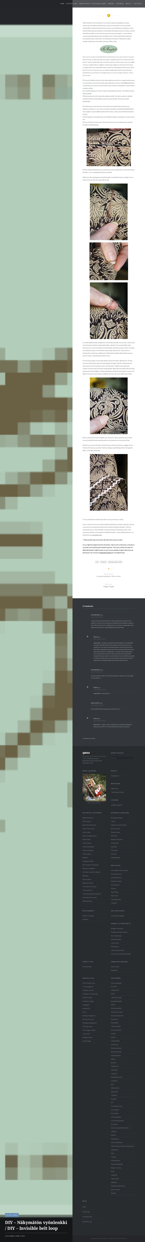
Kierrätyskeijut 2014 (117, 1015)
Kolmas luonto (115, 828)
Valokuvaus (114, 1091)
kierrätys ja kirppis (117, 1012)
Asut (112, 1153)
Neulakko (85, 875)
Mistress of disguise (88, 868)
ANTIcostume (86, 821)
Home (62, 3)
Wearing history (87, 901)
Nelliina (113, 888)
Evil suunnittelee (116, 1117)
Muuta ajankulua (116, 1055)
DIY (7, 1215)
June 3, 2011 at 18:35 (97, 617)
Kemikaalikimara (116, 877)
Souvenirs (85, 919)
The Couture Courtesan (89, 886)
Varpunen (114, 846)
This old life (86, 1034)
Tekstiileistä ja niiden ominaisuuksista (122, 1146)
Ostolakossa (115, 776)
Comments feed (87, 1216)
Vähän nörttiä (115, 1088)
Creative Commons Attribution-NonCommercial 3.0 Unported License (92, 761)
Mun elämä (114, 1019)
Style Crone (114, 895)
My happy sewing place (89, 1023)
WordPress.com (122, 1238)
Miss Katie (95, 703)
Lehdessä (114, 1131)
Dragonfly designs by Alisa (119, 932)
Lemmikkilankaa (116, 939)
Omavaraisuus (115, 1041)
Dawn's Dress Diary (88, 828)
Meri (12, 1236)
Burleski (113, 1062)
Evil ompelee (115, 1110)
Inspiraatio (114, 1070)
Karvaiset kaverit (116, 1030)
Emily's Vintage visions (89, 836)
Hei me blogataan (116, 983)
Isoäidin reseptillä (116, 805)
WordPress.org (87, 1221)
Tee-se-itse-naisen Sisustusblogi (121, 954)
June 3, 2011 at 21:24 (100, 689)
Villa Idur (114, 854)
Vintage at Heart (87, 1037)
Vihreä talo (114, 850)
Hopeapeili (85, 1005)
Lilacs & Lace (115, 943)
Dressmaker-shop (116, 1106)
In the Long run (86, 854)
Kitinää (113, 1033)
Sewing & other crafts (115, 562)
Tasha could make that (117, 950)
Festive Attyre (86, 839)
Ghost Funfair (115, 966)
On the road (114, 1044)
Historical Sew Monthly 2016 (120, 1128)
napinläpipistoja (97, 535)
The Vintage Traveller (89, 1030)
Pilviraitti (114, 836)
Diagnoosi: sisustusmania (119, 825)
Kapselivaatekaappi (117, 1164)
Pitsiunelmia (115, 946)
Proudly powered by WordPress (99, 1238)
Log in (84, 1206)
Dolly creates (86, 832)
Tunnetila (114, 903)
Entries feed (86, 1211)
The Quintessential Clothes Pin (91, 894)
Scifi (112, 1084)
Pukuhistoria (115, 1139)
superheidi (95, 615)
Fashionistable (86, 966)
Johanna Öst (86, 1008)
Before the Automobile (89, 825)
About (128, 3)
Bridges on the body (117, 928)
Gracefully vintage (87, 1001)
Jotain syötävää (115, 1026)
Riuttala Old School (117, 839)
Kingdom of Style (116, 881)
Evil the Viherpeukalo (117, 1120)
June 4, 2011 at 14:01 (100, 720)
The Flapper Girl (116, 899)
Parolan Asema (115, 832)
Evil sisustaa (115, 1113)
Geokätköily (114, 1022)
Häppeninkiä (115, 990)
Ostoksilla (114, 1081)
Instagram (114, 1095)
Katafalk (85, 857)
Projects (103, 562)
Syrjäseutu (114, 970)
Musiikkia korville (116, 1077)
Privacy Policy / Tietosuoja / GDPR (92, 3)
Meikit (113, 1004)
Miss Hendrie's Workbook (90, 865)
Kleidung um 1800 (87, 861)
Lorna (84, 1012)
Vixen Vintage (86, 1041)
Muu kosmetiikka (116, 1008)
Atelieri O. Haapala (88, 915)
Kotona (113, 1037)
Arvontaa (114, 986)
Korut (112, 1171)
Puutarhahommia (116, 1048)
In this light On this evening (119, 870)
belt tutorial (103, 658)
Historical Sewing (87, 850)
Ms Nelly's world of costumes (91, 872)
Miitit (113, 993)
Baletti (113, 1059)
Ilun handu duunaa (116, 936)
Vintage (111, 3)
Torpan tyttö (115, 843)
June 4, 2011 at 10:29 (97, 705)
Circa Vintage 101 (87, 986)
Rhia (95, 637)
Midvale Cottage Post (88, 1015)
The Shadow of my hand (89, 897)
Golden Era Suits (87, 997)
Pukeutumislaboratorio (118, 1186)
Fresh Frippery (87, 843)
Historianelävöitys (116, 1142)
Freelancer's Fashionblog (90, 994)
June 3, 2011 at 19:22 (100, 639)
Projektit (113, 1099)
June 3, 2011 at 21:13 (97, 672)
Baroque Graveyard (117, 817)
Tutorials (120, 3)
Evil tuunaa (13, 1215)
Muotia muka (115, 1178)
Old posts (138, 3)
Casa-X (113, 821)
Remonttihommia (116, 1051)
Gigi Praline (114, 788)
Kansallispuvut (115, 1160)
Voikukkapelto (115, 857)
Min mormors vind (88, 1019)
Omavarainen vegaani (117, 915)
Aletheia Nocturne (87, 817)
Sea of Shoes (114, 892)
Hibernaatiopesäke (88, 846)
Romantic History (87, 883)
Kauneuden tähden (116, 1001)
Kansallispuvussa (116, 874)
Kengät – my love (116, 1168)
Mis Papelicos (115, 885)
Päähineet (114, 1182)
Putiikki (113, 1135)
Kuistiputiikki (71, 3)
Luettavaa (114, 1073)
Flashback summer (88, 990)
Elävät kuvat (114, 1066)
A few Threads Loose (88, 983)
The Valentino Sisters (117, 792)
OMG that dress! (87, 1026)
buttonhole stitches (106, 553)
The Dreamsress (87, 890)
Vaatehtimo (114, 1150)
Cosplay (113, 1157)
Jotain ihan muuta (116, 997)
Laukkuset (114, 1175)
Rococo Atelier (86, 879)
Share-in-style (115, 1189)
